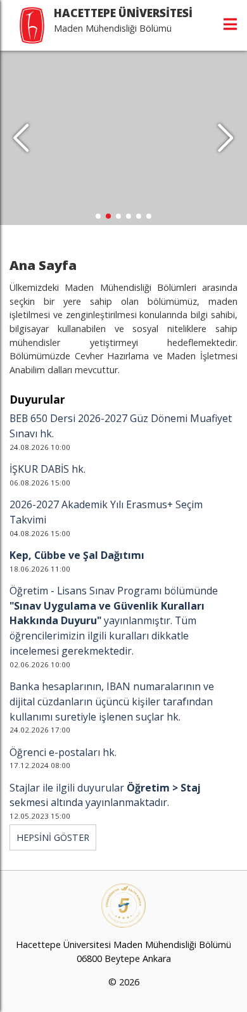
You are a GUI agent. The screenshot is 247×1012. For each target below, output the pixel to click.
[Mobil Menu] (230, 24)
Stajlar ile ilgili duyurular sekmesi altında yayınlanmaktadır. (105, 795)
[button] (225, 138)
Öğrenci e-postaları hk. (63, 752)
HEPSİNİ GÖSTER (52, 837)
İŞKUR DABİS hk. (48, 469)
